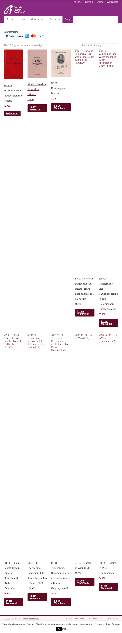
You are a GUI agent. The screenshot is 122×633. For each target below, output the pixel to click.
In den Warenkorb (35, 108)
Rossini (10, 19)
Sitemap (107, 619)
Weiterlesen (12, 113)
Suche (100, 1)
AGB (88, 619)
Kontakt (89, 1)
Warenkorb (112, 1)
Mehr (64, 628)
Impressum (79, 619)
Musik (22, 19)
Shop (68, 19)
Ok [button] (58, 629)
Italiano (78, 1)
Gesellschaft (37, 19)
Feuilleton (55, 19)
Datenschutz (97, 619)
